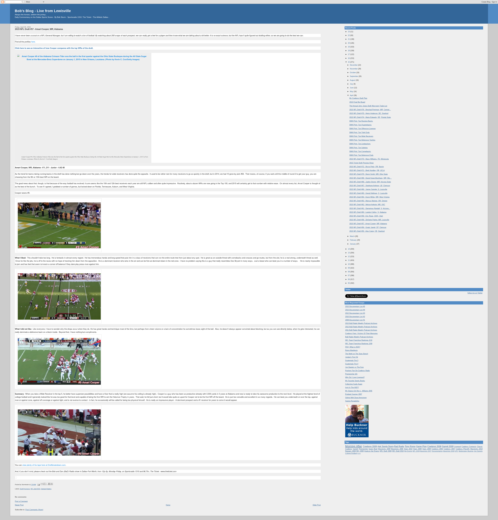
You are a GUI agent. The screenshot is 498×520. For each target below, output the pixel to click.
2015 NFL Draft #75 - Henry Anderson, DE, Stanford (368, 113)
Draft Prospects (25, 489)
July (352, 84)
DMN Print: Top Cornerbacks (360, 151)
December (354, 65)
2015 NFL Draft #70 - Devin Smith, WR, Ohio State (368, 174)
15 (349, 62)
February (353, 240)
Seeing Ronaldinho (352, 401)
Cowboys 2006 (437, 449)
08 (349, 272)
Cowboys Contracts (469, 447)
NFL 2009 (360, 451)
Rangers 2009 (350, 451)
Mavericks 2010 (476, 449)
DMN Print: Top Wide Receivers (361, 136)
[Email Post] (38, 484)
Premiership (363, 449)
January (353, 244)
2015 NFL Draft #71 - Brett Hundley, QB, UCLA (367, 170)
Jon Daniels (478, 451)
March (352, 236)
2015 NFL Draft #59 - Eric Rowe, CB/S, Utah (366, 216)
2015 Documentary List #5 (355, 306)
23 (349, 32)
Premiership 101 (351, 374)
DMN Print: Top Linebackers (360, 144)
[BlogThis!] (44, 484)
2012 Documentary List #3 (355, 313)
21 (349, 39)
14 (349, 249)
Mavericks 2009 (384, 449)
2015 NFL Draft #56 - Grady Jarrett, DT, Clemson (367, 227)
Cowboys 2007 (449, 449)
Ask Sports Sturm (386, 446)
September (354, 76)
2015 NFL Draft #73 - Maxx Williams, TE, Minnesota (369, 159)
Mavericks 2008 (448, 451)
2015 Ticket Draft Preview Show (361, 163)
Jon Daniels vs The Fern (354, 367)
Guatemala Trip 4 (351, 364)
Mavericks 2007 (425, 451)
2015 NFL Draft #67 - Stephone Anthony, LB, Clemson (369, 186)
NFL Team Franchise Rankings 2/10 (358, 340)
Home (168, 505)
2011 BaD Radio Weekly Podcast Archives (361, 330)
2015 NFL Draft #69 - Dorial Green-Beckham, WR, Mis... (370, 178)
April (352, 95)
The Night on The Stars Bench (356, 354)
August (353, 80)
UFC (456, 451)
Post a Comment (21, 501)
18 (349, 51)
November (354, 69)
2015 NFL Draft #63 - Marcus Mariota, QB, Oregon (368, 201)
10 (349, 264)
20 (349, 43)
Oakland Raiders (46, 489)
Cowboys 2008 (434, 446)
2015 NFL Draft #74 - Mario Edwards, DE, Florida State (370, 117)
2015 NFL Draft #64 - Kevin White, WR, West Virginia (369, 197)
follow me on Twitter (475, 293)
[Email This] (42, 484)
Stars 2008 (417, 449)
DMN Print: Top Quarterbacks (360, 125)
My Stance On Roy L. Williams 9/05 (358, 391)
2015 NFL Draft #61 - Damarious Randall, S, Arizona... (369, 208)
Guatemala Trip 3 (351, 360)
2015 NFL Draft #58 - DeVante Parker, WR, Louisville (369, 220)
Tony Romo (410, 446)
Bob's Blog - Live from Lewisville (43, 11)
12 (349, 256)
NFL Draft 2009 (386, 451)
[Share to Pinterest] (51, 484)
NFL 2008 (416, 451)
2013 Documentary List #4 (355, 310)
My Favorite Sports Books (355, 381)
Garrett (355, 449)
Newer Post (19, 505)
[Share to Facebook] (49, 484)
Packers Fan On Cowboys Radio (357, 371)
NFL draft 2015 (35, 489)
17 (349, 54)
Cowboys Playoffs (463, 449)
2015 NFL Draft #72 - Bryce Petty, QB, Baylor (366, 167)
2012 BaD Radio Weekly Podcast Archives (361, 327)
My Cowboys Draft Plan (358, 98)
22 (349, 35)
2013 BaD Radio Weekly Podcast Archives (361, 323)
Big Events (408, 451)
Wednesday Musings (466, 451)
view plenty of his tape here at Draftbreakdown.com (44, 465)
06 (349, 279)
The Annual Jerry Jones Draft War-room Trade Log (368, 106)
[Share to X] (47, 484)
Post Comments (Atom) (34, 510)
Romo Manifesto (351, 350)
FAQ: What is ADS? (352, 347)
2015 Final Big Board (357, 102)
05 (349, 283)
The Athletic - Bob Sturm (120, 17)
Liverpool (457, 447)
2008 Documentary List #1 (355, 320)
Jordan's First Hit (351, 357)
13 (349, 253)
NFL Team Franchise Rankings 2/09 (358, 344)
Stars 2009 (426, 449)
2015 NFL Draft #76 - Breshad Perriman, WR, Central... (370, 110)
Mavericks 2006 (397, 449)
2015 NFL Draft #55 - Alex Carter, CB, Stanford (367, 231)
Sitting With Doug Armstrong (355, 398)
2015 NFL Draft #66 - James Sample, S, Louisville (368, 189)
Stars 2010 (408, 449)
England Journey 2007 (353, 394)
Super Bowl (373, 449)
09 (349, 268)
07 (349, 275)
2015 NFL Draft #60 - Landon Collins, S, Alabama (367, 212)
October (353, 72)
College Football (351, 453)
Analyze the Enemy (371, 451)
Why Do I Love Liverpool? (355, 377)
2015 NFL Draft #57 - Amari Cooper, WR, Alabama (39, 29)
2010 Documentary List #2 (355, 317)
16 (349, 58)
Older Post (317, 505)
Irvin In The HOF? (352, 387)
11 (349, 260)
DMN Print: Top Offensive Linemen (362, 129)
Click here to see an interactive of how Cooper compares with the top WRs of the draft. (54, 48)
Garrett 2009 (448, 446)
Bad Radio (399, 446)
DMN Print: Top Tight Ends (359, 132)
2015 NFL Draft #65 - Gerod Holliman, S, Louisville (368, 193)
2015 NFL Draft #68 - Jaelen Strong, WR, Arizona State (370, 182)
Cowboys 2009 (370, 446)
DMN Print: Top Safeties (358, 148)
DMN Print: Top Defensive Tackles (362, 140)
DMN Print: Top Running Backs (361, 121)
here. (33, 41)
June (352, 88)
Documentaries (437, 451)
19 (349, 47)
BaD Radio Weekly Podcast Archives (359, 337)
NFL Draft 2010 (398, 451)
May (352, 91)
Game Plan (421, 446)
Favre (359, 453)
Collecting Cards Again (353, 384)
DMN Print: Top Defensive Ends (361, 155)
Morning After (353, 446)
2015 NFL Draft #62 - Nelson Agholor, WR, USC (367, 205)
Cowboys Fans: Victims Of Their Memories (361, 333)
